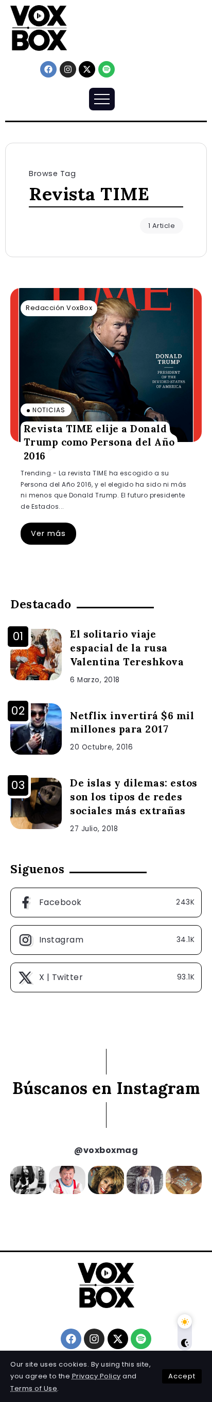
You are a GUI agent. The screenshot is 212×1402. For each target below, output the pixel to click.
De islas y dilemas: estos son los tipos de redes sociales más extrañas (134, 797)
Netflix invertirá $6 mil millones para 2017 (132, 722)
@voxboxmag (106, 1150)
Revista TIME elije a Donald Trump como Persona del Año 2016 (99, 442)
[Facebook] (48, 69)
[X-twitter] (87, 69)
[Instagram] (68, 69)
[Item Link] (106, 365)
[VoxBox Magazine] (38, 27)
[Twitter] (106, 977)
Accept (182, 1376)
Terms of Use (33, 1388)
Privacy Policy (96, 1376)
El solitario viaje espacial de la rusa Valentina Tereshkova (127, 648)
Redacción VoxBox (59, 307)
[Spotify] (106, 69)
